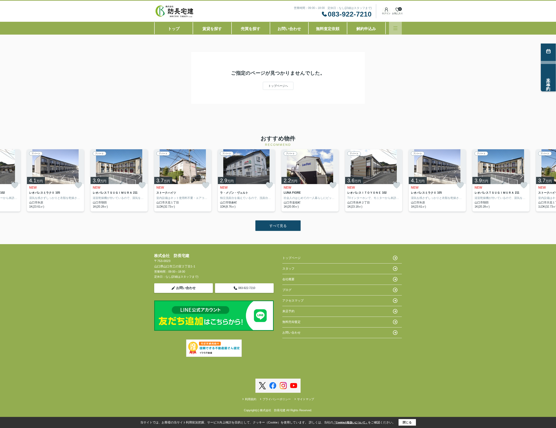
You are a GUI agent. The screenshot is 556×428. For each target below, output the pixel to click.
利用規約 (250, 399)
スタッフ (288, 268)
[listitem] (183, 180)
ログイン (386, 13)
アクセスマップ (293, 300)
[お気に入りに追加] (14, 185)
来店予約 (288, 311)
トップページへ (278, 85)
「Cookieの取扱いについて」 (350, 422)
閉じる (407, 422)
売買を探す (250, 29)
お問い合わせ (289, 29)
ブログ (286, 290)
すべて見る (278, 226)
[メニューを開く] (395, 28)
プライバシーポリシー (277, 399)
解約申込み (366, 29)
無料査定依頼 (327, 29)
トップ (174, 29)
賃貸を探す (212, 29)
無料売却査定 (291, 322)
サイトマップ (305, 399)
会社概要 (288, 279)
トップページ (291, 258)
